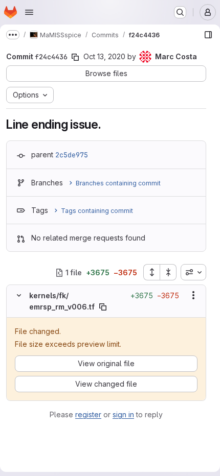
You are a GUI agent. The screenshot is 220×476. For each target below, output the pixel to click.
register (88, 414)
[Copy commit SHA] (75, 57)
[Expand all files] (151, 272)
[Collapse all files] (168, 272)
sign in (123, 414)
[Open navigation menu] (29, 12)
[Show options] (193, 295)
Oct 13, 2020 (104, 56)
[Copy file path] (103, 307)
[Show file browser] (208, 35)
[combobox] (193, 272)
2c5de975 (71, 154)
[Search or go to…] (180, 12)
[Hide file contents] (19, 295)
